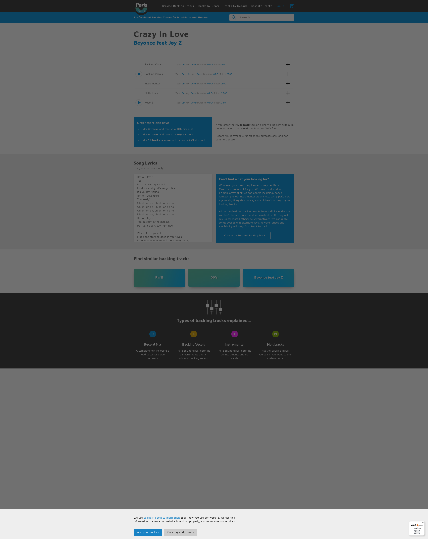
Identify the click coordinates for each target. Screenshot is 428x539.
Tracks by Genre (208, 6)
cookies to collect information (162, 517)
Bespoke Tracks (261, 6)
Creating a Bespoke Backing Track (244, 235)
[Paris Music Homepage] (141, 7)
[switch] (417, 532)
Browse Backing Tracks (178, 6)
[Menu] (423, 523)
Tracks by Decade (235, 6)
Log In (280, 6)
